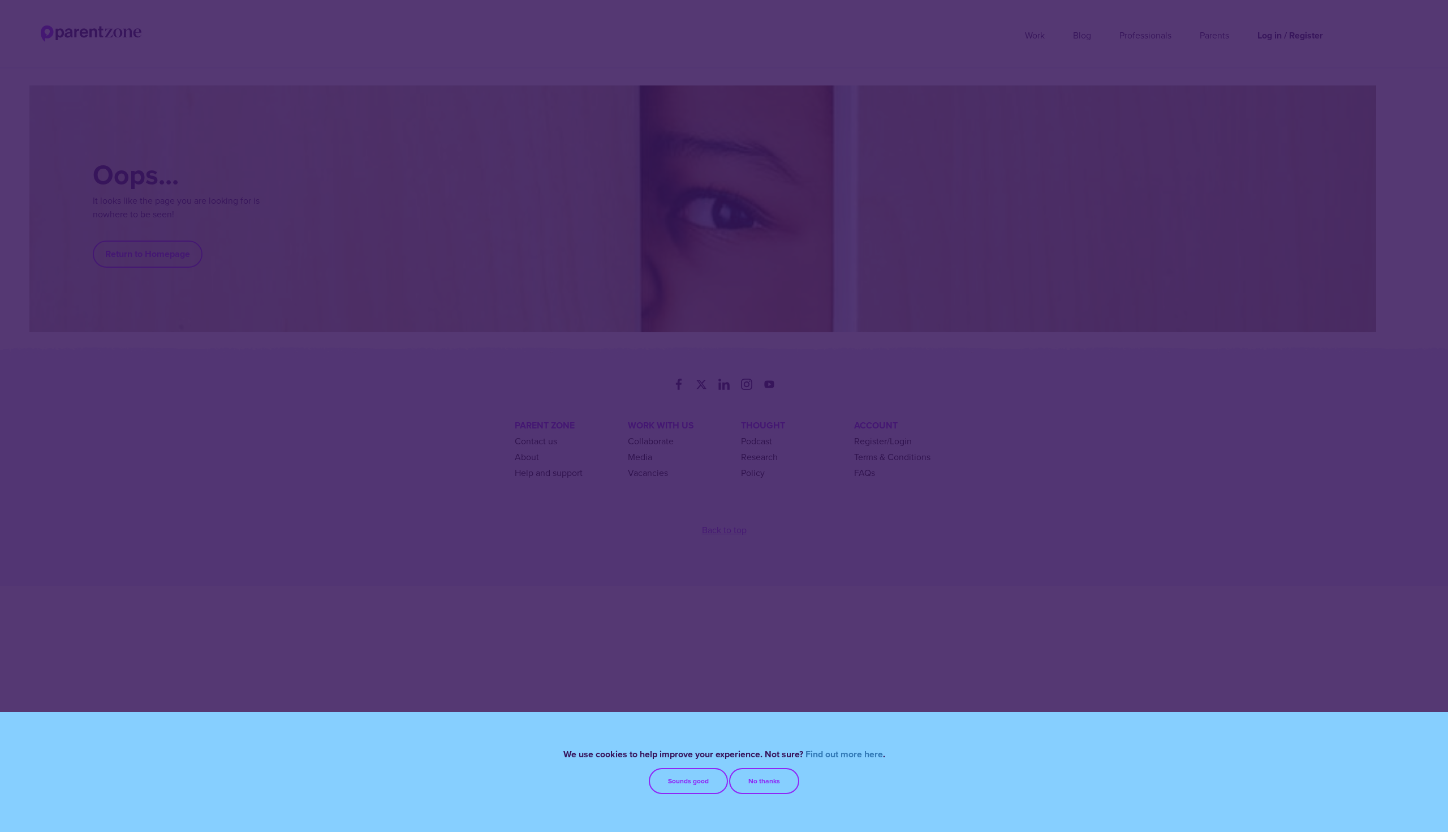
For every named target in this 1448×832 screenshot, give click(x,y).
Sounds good (688, 781)
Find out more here (844, 754)
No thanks (764, 781)
